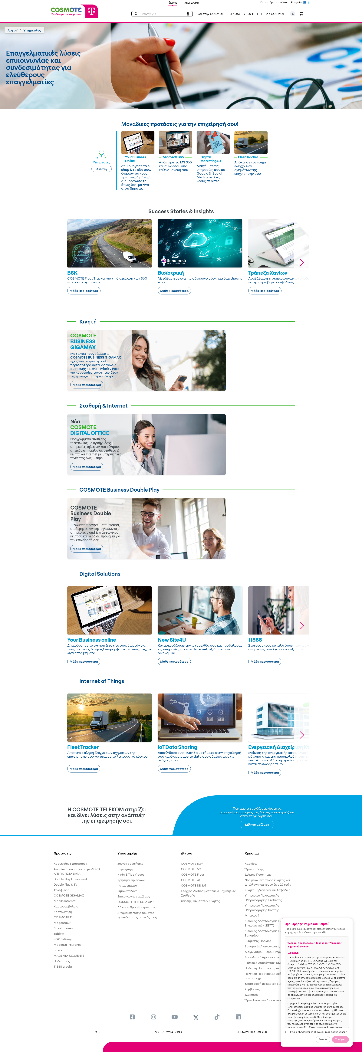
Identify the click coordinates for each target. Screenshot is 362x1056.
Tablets (59, 934)
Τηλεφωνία (61, 890)
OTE (97, 1032)
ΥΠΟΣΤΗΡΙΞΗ (253, 14)
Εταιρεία (296, 2)
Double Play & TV (65, 884)
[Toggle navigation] (308, 14)
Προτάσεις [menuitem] (62, 853)
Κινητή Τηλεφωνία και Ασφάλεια (268, 890)
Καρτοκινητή (63, 912)
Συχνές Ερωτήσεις (130, 863)
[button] (292, 13)
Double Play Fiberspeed (70, 879)
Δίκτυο (284, 2)
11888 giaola (63, 966)
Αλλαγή (101, 169)
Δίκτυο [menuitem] (186, 853)
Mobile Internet (65, 901)
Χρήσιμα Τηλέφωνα (131, 880)
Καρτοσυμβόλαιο (66, 906)
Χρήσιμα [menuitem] (252, 853)
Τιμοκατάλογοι (127, 891)
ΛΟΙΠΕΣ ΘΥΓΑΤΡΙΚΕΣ (168, 1032)
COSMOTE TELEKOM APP (135, 902)
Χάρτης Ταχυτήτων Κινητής (200, 901)
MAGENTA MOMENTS (69, 955)
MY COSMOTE (275, 14)
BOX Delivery (63, 939)
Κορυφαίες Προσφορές (70, 863)
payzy (58, 950)
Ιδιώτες (172, 2)
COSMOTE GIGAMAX (69, 895)
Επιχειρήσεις (191, 2)
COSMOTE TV (63, 917)
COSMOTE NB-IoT (193, 885)
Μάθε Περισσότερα (84, 291)
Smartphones (63, 928)
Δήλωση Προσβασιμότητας (136, 907)
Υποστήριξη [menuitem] (127, 853)
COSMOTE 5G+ (192, 863)
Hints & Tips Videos (130, 874)
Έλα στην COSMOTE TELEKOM (218, 14)
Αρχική (13, 30)
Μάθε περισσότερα (87, 385)
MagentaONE (63, 923)
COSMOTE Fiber (192, 874)
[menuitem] (132, 1016)
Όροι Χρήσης (254, 869)
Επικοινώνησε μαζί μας (133, 896)
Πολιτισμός (62, 961)
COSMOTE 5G (191, 869)
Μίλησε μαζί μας (257, 824)
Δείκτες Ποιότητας (258, 874)
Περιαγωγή (125, 869)
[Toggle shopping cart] (303, 13)
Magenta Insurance (67, 944)
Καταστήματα (269, 2)
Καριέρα (251, 863)
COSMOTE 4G (191, 880)
